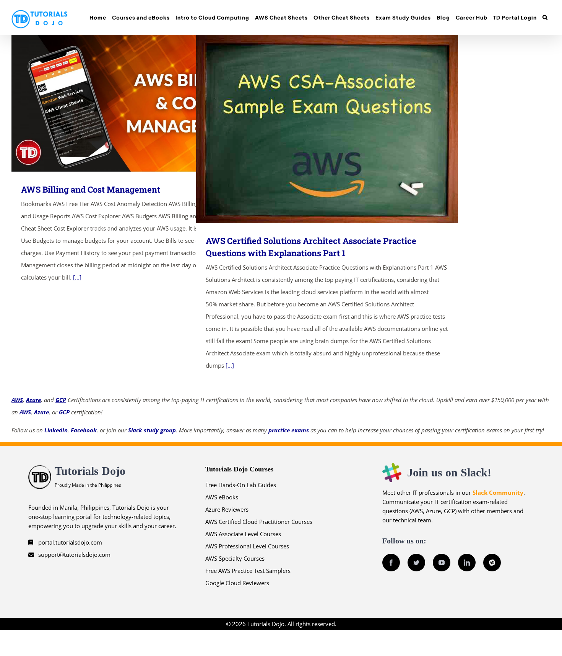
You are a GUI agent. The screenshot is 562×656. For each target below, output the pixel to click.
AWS (17, 400)
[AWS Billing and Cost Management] (142, 103)
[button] (545, 17)
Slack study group (152, 430)
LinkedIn (56, 430)
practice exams (288, 430)
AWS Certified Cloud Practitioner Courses (258, 521)
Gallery (153, 103)
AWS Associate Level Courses (243, 534)
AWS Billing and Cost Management (131, 103)
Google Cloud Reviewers (237, 583)
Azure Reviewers (227, 509)
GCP (60, 400)
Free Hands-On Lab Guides (240, 485)
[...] (77, 277)
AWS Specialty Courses (235, 558)
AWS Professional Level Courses (247, 546)
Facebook (84, 430)
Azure (33, 400)
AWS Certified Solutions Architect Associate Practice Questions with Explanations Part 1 (316, 128)
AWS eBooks (221, 497)
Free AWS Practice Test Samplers (248, 570)
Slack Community (498, 492)
